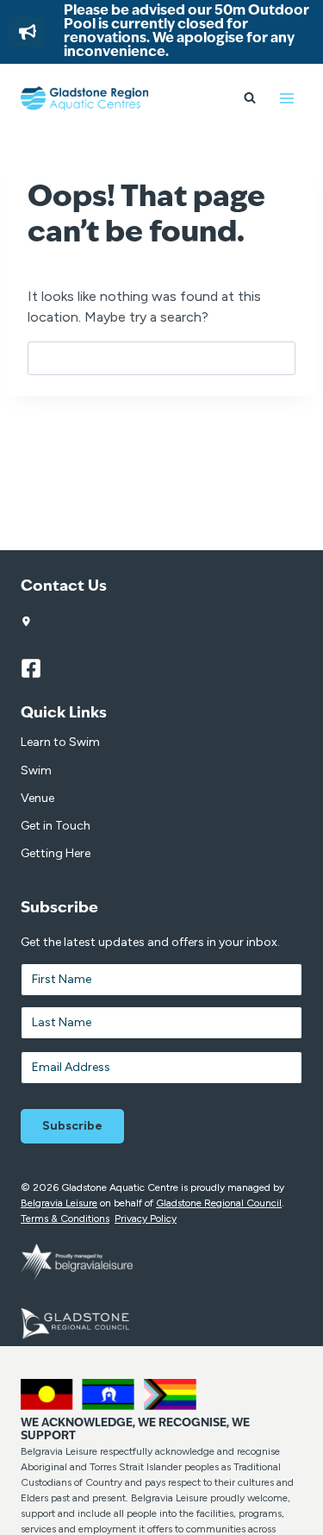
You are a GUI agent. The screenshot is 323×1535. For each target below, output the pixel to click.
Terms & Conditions (65, 1218)
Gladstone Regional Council (219, 1203)
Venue (37, 798)
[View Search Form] (250, 98)
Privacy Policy (146, 1218)
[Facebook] (39, 668)
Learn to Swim (60, 742)
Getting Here (55, 853)
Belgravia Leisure (59, 1203)
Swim (36, 770)
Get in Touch (55, 825)
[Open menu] (286, 98)
